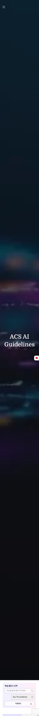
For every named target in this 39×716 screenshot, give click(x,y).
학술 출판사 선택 (11, 686)
